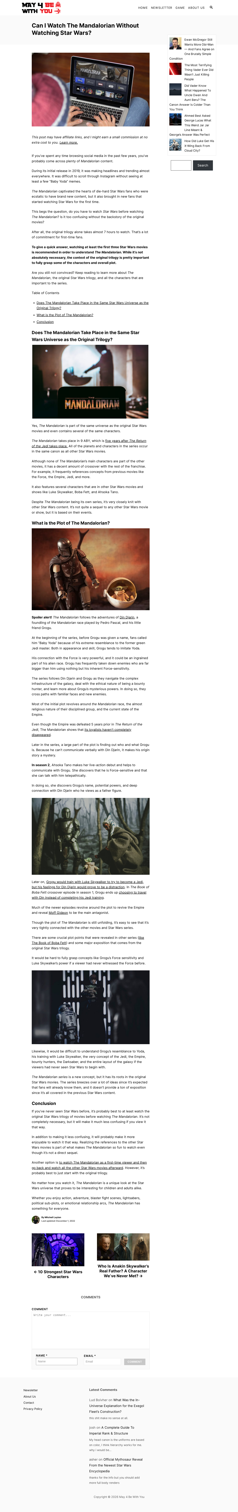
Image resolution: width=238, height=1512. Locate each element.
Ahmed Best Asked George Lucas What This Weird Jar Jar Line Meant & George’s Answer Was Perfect (190, 125)
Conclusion (45, 322)
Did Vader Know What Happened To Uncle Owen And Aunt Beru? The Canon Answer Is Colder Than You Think (190, 97)
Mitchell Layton (53, 1217)
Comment (40, 1309)
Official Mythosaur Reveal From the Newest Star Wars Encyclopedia (116, 1465)
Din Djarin (127, 617)
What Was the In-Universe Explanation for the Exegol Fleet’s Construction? (116, 1406)
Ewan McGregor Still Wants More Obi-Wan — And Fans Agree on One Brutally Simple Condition (191, 49)
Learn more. (69, 142)
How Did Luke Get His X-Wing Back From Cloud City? (199, 145)
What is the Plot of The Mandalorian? (65, 315)
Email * (90, 1356)
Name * (42, 1355)
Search (203, 165)
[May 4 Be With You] (51, 7)
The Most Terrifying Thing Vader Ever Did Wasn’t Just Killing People (198, 72)
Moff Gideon (58, 913)
